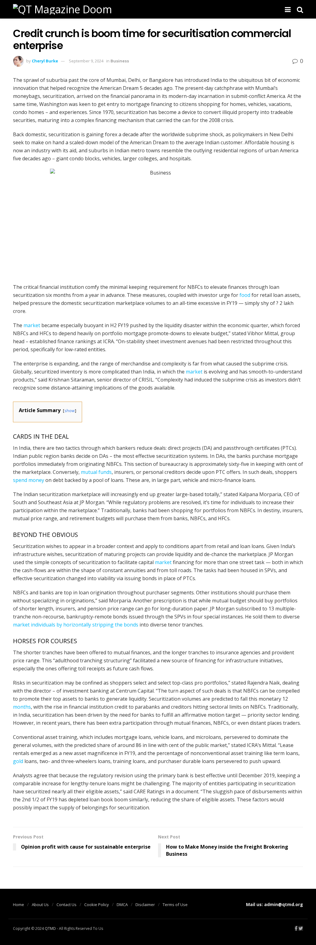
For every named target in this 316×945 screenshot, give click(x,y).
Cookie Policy (96, 904)
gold (18, 761)
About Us (40, 904)
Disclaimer (145, 904)
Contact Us (66, 904)
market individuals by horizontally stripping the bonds (75, 624)
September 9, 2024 (86, 61)
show (69, 410)
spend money (28, 480)
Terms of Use (175, 904)
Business (119, 61)
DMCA (122, 904)
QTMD (50, 928)
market (31, 325)
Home (18, 904)
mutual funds (96, 472)
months (22, 706)
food (244, 295)
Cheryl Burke (45, 61)
